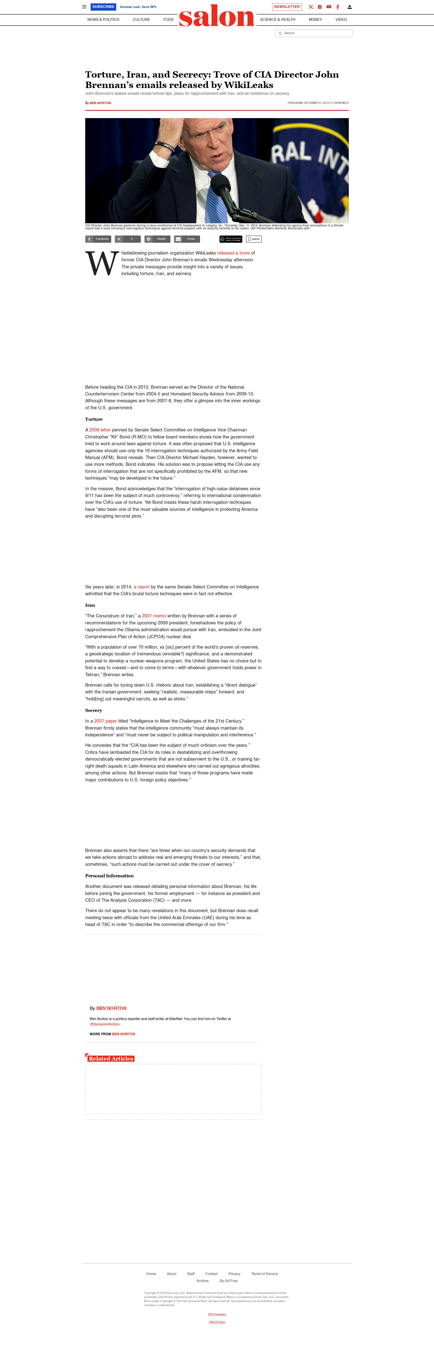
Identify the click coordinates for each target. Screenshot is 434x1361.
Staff (190, 1274)
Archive (202, 1281)
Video (341, 20)
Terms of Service (264, 1274)
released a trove (233, 253)
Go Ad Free (228, 1281)
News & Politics (103, 20)
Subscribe (103, 7)
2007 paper (105, 721)
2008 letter (100, 430)
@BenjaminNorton (105, 1024)
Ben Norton (100, 103)
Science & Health (277, 20)
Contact (211, 1274)
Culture (141, 20)
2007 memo (154, 616)
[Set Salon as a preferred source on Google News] (231, 239)
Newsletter (287, 7)
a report (142, 587)
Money (315, 20)
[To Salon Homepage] (217, 15)
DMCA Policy (217, 1322)
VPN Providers (217, 1314)
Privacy (235, 1274)
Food (168, 20)
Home (151, 1274)
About (171, 1274)
